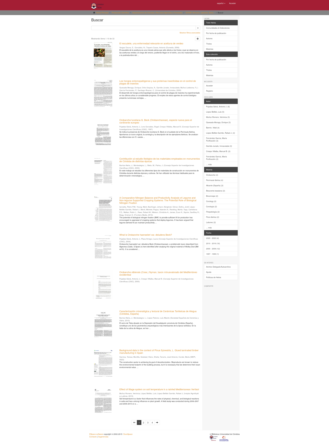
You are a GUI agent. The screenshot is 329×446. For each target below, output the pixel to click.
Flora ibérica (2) (212, 217)
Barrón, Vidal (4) (213, 127)
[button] (221, 3)
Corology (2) (211, 201)
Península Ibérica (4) (214, 180)
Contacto (93, 436)
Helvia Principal (102, 12)
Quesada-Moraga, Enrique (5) (218, 122)
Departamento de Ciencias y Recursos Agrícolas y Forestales (157, 12)
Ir (198, 28)
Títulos (209, 43)
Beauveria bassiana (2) (215, 190)
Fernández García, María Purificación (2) (216, 157)
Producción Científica (120, 12)
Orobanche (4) (212, 175)
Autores (209, 38)
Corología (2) (211, 206)
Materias (209, 49)
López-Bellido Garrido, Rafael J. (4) (220, 133)
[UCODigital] (224, 438)
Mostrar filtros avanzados (190, 32)
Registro (209, 91)
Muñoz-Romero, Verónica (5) (218, 117)
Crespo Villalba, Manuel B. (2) (218, 151)
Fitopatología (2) (213, 211)
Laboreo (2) (211, 222)
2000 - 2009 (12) (213, 248)
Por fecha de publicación (216, 33)
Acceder (209, 85)
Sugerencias (103, 436)
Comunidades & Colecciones (218, 28)
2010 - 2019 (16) (213, 243)
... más (209, 164)
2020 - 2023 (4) (212, 238)
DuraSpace (127, 434)
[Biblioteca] (214, 438)
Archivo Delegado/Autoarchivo (218, 266)
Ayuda (208, 272)
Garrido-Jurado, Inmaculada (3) (219, 146)
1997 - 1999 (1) (212, 254)
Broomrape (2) (212, 196)
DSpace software (96, 434)
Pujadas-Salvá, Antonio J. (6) (218, 106)
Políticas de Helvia (213, 277)
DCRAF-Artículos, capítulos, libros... (200, 12)
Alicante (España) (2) (214, 185)
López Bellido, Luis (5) (215, 112)
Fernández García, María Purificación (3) (216, 139)
